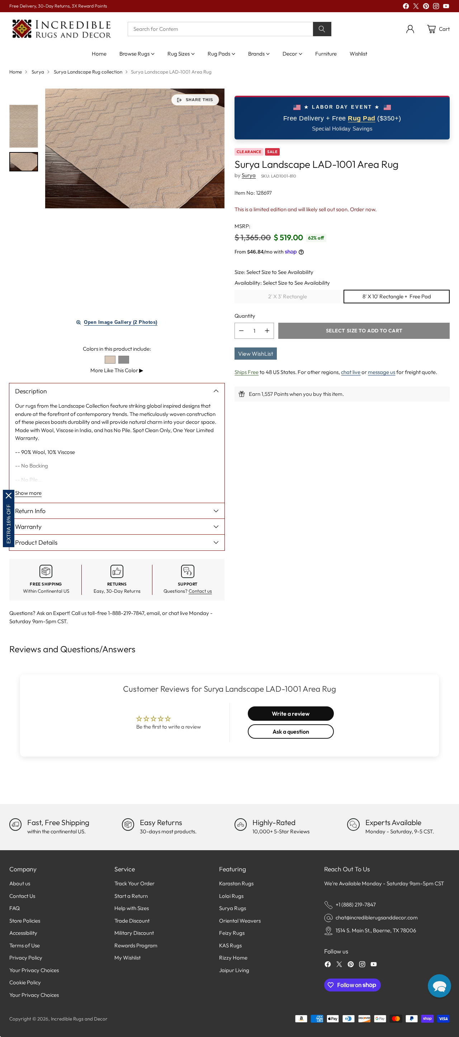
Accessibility (23, 932)
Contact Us (22, 895)
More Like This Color (116, 370)
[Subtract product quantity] (241, 330)
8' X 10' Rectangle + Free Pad (397, 296)
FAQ (14, 908)
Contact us (200, 591)
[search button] (322, 29)
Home (15, 72)
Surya (38, 72)
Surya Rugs (232, 908)
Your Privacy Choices (34, 970)
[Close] (8, 495)
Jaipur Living (234, 970)
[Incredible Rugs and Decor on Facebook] (406, 7)
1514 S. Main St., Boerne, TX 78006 (376, 930)
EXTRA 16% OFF (8, 524)
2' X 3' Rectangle (287, 296)
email (153, 613)
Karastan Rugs (236, 883)
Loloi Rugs (231, 895)
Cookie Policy (25, 982)
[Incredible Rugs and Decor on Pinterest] (426, 7)
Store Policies (24, 920)
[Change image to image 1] (23, 126)
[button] (439, 986)
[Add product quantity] (267, 330)
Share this (199, 100)
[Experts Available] (353, 824)
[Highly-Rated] (241, 824)
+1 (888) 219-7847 (356, 904)
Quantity (245, 315)
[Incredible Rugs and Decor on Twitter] (416, 7)
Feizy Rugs (232, 932)
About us (19, 883)
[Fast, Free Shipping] (15, 824)
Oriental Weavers (240, 920)
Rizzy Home (233, 957)
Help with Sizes (131, 908)
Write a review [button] (290, 713)
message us (381, 372)
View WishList (255, 353)
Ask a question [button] (291, 731)
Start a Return (131, 895)
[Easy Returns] (128, 824)
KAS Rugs (230, 945)
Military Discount (134, 932)
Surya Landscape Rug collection (88, 72)
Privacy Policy (25, 957)
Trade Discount (132, 920)
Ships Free (247, 372)
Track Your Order (134, 883)
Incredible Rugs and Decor (79, 1019)
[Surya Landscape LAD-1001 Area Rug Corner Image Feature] (134, 148)
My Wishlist (127, 957)
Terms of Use (24, 945)
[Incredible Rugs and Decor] (61, 29)
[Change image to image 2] (23, 161)
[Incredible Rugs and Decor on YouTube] (446, 7)
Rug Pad (361, 118)
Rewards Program (135, 945)
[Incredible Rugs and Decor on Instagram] (436, 7)
